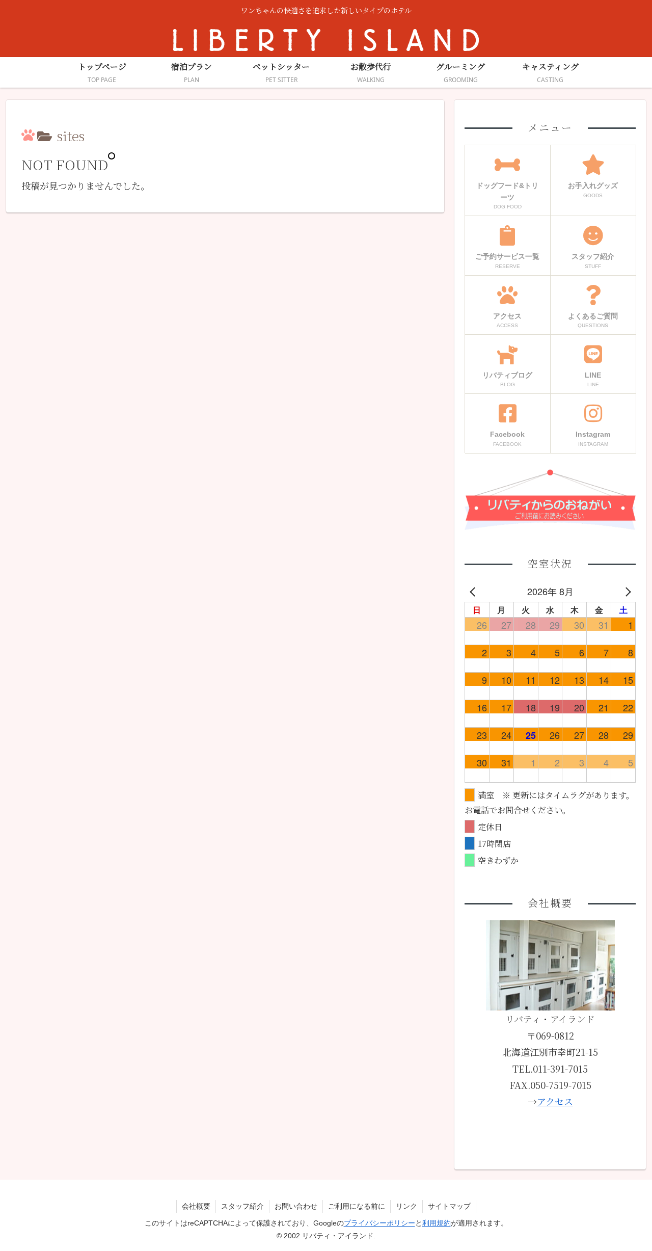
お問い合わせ (296, 1206)
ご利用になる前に (356, 1206)
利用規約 (436, 1223)
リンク (406, 1206)
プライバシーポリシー (379, 1223)
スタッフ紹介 (242, 1206)
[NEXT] (626, 591)
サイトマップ (449, 1206)
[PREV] (474, 591)
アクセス (555, 1101)
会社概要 (196, 1206)
